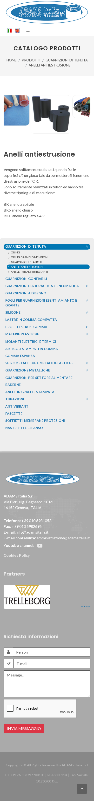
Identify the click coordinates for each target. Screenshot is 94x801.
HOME (12, 60)
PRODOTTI (31, 60)
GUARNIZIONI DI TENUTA (67, 60)
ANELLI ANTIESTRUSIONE (49, 65)
